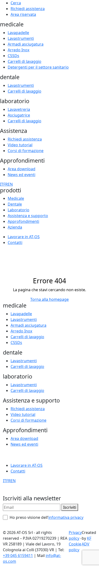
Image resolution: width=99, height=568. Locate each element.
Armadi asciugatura (25, 44)
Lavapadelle (18, 32)
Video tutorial (20, 145)
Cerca (16, 3)
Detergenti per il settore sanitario (38, 67)
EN (10, 184)
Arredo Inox (18, 50)
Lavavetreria (19, 109)
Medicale (16, 198)
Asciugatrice (19, 115)
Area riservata (23, 14)
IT (1, 184)
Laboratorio (18, 210)
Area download (21, 169)
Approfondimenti (23, 221)
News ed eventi (21, 174)
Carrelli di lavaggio (24, 61)
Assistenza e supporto (28, 215)
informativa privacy (65, 517)
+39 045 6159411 (18, 555)
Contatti (15, 242)
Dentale (15, 204)
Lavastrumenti (21, 38)
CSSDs (13, 55)
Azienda (15, 227)
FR (5, 184)
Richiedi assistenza (28, 8)
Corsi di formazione (25, 150)
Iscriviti (69, 507)
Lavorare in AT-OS (24, 236)
